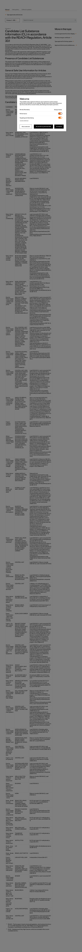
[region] (41, 113)
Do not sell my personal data (43, 126)
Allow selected (26, 126)
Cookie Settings (24, 120)
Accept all (59, 126)
